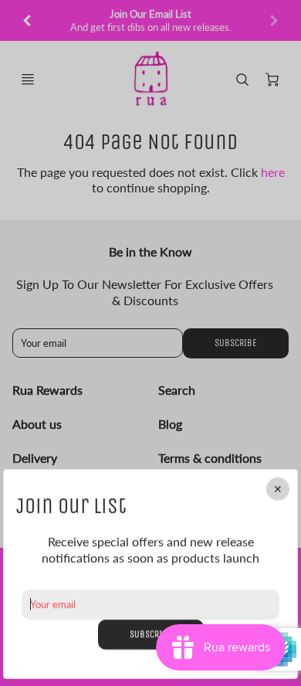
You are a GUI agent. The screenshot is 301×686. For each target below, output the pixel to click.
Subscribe (151, 634)
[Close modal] (277, 489)
